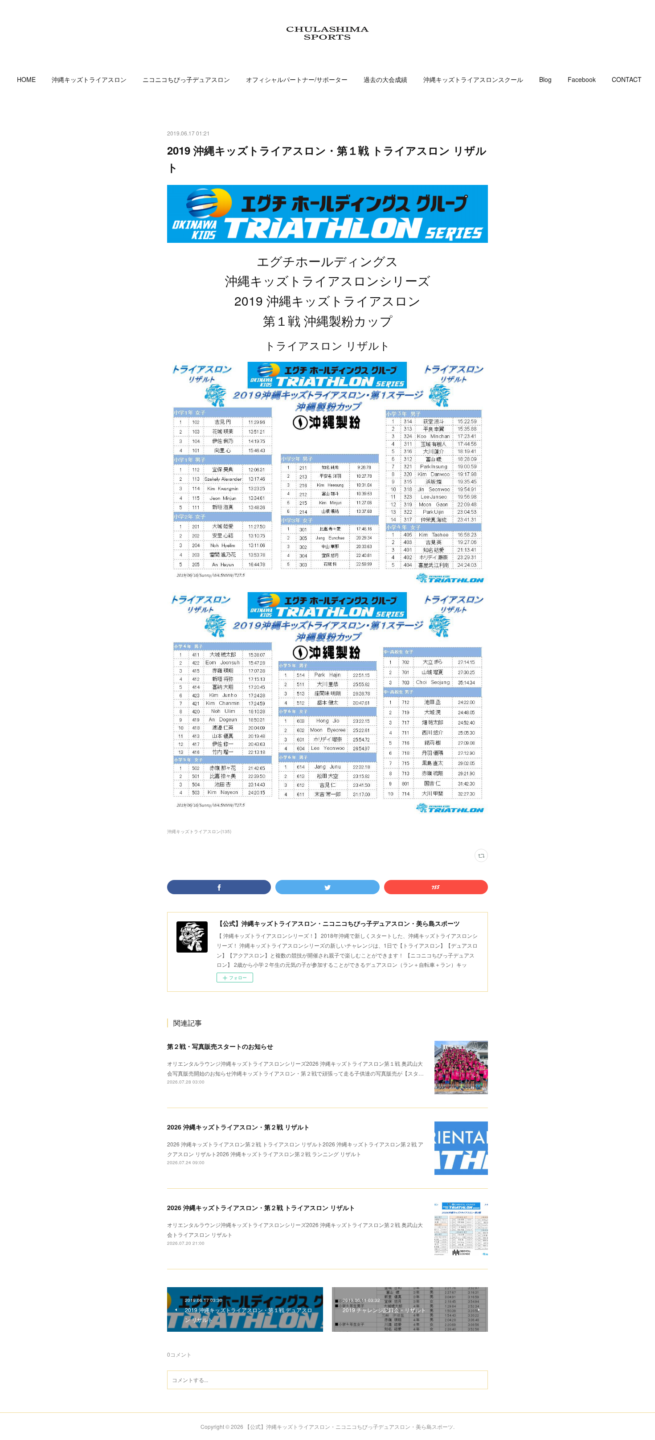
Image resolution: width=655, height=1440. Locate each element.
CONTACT (627, 79)
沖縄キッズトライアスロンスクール (473, 79)
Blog (545, 79)
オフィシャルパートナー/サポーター (297, 79)
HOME (26, 79)
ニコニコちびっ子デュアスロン (186, 79)
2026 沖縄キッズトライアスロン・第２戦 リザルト (238, 1126)
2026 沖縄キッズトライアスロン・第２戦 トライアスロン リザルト (261, 1207)
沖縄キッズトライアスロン (89, 79)
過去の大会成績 (385, 79)
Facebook (582, 79)
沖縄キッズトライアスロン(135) (199, 831)
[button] (26, 79)
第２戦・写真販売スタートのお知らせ (220, 1046)
